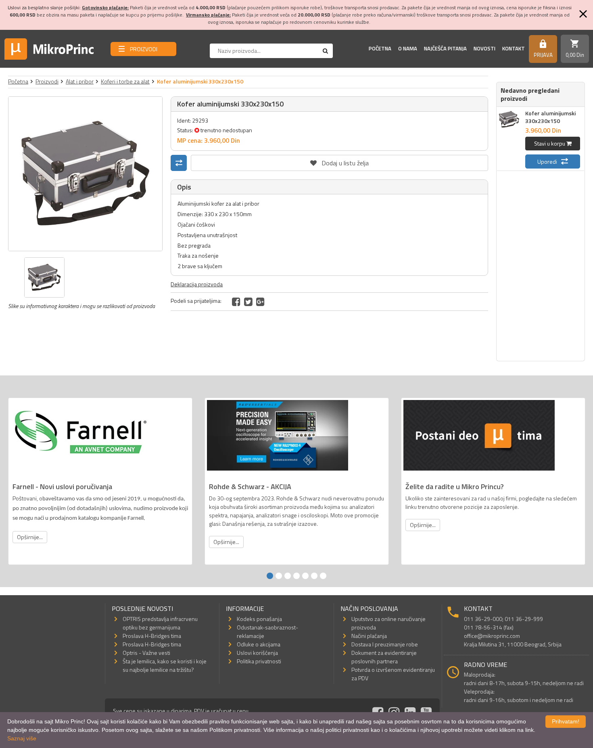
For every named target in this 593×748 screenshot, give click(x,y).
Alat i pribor (80, 81)
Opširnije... (30, 537)
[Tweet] (248, 301)
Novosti (484, 48)
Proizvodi (46, 81)
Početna (380, 48)
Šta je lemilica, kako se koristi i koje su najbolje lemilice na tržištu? (165, 665)
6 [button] (314, 576)
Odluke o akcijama (258, 644)
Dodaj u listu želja (339, 161)
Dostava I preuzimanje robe (384, 644)
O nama (407, 48)
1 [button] (270, 576)
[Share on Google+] (260, 301)
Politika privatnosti (259, 661)
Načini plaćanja (369, 635)
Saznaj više (21, 738)
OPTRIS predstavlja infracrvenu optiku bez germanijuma (160, 623)
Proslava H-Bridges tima (152, 635)
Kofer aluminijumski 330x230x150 (550, 117)
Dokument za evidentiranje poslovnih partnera (384, 656)
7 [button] (323, 576)
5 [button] (305, 576)
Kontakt (513, 48)
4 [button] (296, 576)
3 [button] (287, 576)
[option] (85, 174)
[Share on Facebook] (236, 301)
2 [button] (279, 576)
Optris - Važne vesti (146, 652)
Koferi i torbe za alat (125, 81)
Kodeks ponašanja (259, 619)
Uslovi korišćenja (257, 652)
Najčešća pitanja (445, 48)
